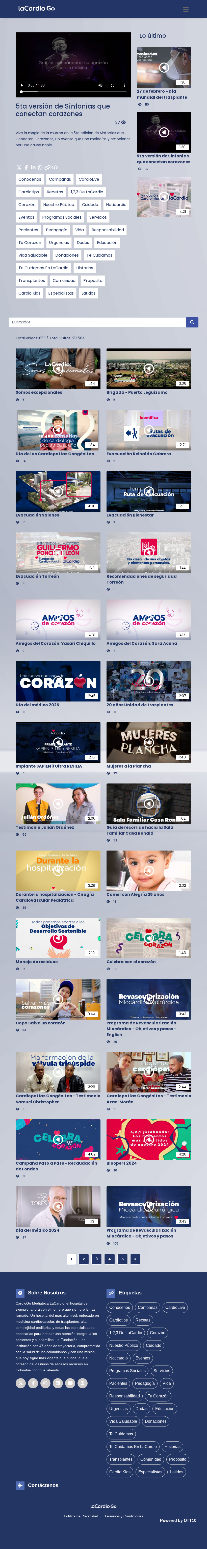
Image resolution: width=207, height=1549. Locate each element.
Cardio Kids (29, 293)
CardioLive (89, 179)
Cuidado (90, 205)
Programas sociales (62, 217)
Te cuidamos (99, 255)
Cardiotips (28, 192)
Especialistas (61, 293)
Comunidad (64, 280)
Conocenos (29, 179)
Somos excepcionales (39, 392)
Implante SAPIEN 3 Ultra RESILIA (49, 766)
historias (84, 268)
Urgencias (59, 242)
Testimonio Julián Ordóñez (45, 827)
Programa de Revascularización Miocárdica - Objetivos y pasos (141, 1233)
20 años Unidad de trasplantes (140, 705)
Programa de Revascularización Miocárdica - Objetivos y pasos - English (141, 1029)
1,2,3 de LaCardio (87, 192)
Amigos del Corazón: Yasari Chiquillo (56, 643)
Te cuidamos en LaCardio (43, 268)
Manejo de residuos (37, 962)
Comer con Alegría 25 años (135, 894)
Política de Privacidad (81, 1516)
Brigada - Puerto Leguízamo (137, 392)
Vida (79, 230)
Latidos (88, 293)
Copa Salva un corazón (41, 1023)
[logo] (35, 8)
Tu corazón (29, 242)
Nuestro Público (58, 205)
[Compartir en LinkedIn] (33, 167)
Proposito (92, 280)
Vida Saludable (32, 255)
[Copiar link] (47, 167)
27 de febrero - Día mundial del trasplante (162, 94)
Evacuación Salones (37, 515)
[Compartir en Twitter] (19, 167)
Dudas (83, 242)
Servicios (98, 217)
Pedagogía (56, 230)
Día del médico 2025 (37, 705)
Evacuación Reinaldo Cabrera (139, 454)
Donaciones (67, 255)
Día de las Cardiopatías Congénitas (55, 454)
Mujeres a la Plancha (129, 766)
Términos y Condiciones (124, 1516)
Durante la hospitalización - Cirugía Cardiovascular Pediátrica (55, 897)
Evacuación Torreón (37, 576)
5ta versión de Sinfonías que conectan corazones (63, 110)
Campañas (60, 179)
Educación (107, 242)
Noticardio (116, 205)
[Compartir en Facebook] (26, 167)
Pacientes (28, 230)
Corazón (26, 205)
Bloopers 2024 (122, 1163)
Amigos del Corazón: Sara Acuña (142, 643)
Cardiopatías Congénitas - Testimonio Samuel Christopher (58, 1099)
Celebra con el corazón (131, 962)
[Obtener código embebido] (54, 167)
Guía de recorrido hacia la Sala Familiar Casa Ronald (140, 830)
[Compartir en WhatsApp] (40, 167)
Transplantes (31, 280)
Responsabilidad (108, 230)
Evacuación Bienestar (130, 515)
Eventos (26, 217)
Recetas (55, 192)
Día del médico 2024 (37, 1230)
